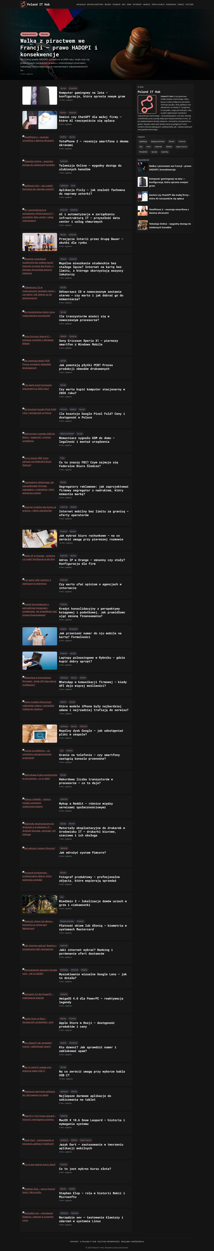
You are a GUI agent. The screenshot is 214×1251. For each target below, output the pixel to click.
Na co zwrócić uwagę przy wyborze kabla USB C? (92, 1073)
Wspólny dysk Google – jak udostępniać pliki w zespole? (91, 732)
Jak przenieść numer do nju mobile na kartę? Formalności (90, 635)
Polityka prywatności (109, 1241)
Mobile (146, 4)
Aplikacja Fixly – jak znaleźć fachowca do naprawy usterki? (92, 191)
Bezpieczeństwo (95, 4)
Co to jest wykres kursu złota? (85, 1169)
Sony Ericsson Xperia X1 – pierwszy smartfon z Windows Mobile (88, 342)
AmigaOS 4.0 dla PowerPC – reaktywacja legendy (91, 1000)
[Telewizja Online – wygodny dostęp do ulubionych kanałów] (143, 225)
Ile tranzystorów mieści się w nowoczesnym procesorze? (84, 318)
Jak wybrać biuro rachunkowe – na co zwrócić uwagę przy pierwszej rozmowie (91, 537)
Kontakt (74, 1241)
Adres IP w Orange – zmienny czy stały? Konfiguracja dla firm (92, 561)
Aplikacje (81, 4)
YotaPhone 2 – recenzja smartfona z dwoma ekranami (93, 143)
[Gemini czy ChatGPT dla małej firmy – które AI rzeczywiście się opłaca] (143, 196)
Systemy (190, 4)
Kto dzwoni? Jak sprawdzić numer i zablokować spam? (87, 1049)
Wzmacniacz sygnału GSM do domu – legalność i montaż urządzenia (87, 439)
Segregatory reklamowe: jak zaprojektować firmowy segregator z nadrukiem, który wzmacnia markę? (93, 490)
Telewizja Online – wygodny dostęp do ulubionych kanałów (90, 167)
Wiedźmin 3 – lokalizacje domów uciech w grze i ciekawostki (93, 903)
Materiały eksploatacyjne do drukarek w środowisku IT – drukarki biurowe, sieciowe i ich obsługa (92, 831)
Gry (123, 4)
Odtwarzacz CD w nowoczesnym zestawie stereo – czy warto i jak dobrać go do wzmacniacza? (91, 295)
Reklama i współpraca (132, 1241)
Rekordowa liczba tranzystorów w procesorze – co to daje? (86, 781)
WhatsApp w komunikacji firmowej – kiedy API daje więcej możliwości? (93, 684)
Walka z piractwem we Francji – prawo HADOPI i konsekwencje (59, 47)
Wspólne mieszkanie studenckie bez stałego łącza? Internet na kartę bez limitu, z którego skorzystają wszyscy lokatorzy (91, 268)
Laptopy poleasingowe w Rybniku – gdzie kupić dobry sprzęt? (92, 659)
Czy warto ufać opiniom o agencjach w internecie (90, 586)
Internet (137, 4)
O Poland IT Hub (88, 1241)
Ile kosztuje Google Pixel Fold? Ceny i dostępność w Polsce (92, 415)
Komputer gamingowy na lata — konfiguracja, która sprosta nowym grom (92, 94)
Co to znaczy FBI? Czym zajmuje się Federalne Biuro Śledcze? (88, 464)
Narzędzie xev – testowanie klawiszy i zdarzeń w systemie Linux (91, 1219)
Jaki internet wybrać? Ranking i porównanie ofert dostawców (86, 951)
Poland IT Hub (38, 4)
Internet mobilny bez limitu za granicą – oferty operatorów (93, 513)
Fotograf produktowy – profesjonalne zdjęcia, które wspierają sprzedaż (89, 878)
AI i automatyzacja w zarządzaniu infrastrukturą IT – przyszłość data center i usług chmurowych (89, 217)
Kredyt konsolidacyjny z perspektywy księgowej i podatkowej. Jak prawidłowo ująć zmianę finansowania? (92, 612)
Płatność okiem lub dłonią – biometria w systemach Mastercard (93, 927)
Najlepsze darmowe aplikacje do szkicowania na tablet (85, 1097)
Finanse (116, 4)
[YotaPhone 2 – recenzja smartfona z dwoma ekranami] (143, 211)
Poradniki (171, 4)
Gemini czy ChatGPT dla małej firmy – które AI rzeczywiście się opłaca (90, 118)
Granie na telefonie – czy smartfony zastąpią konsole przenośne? (89, 756)
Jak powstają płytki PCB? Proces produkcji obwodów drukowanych (86, 367)
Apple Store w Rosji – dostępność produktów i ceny (87, 1024)
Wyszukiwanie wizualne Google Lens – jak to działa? (93, 976)
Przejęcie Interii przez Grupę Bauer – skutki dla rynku (91, 240)
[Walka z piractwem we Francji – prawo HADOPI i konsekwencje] (143, 167)
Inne (129, 4)
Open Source (158, 4)
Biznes (108, 4)
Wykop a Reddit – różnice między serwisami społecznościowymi (86, 805)
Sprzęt (181, 4)
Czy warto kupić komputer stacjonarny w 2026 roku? (92, 391)
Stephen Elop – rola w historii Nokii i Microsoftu (92, 1195)
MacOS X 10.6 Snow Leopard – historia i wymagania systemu (92, 1122)
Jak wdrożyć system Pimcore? (82, 852)
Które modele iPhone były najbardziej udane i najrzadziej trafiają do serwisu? (93, 708)
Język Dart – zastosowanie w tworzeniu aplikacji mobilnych (91, 1146)
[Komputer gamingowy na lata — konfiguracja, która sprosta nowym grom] (143, 182)
